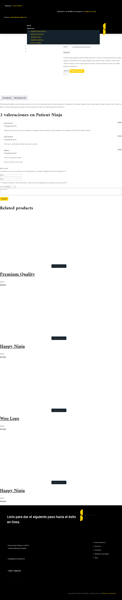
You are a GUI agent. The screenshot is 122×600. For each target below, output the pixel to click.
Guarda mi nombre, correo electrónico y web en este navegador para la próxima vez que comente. (34, 183)
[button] (112, 29)
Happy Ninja (12, 347)
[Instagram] (101, 11)
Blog (96, 558)
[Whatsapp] (111, 11)
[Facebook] (106, 11)
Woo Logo (9, 419)
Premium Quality (17, 274)
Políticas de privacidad (109, 593)
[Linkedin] (116, 11)
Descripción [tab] (7, 98)
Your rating (3, 187)
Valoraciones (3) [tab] (20, 98)
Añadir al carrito (77, 71)
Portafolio (98, 550)
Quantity (66, 71)
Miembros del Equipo (102, 554)
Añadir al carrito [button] (59, 266)
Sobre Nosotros (100, 542)
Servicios (98, 546)
